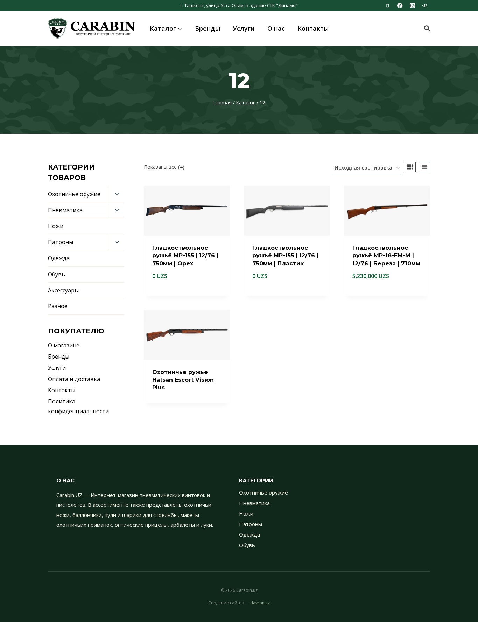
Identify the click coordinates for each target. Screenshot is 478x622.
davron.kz (260, 603)
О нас (276, 28)
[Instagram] (412, 5)
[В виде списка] (424, 167)
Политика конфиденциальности (78, 406)
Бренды (207, 28)
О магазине (63, 345)
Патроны (60, 242)
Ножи (55, 226)
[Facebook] (400, 5)
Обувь (56, 274)
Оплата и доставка (74, 379)
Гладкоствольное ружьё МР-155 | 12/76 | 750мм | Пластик (285, 255)
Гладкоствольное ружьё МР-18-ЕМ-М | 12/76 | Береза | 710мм (386, 255)
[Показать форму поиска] (423, 28)
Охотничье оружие (74, 194)
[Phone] (387, 5)
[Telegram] (424, 5)
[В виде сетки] (410, 167)
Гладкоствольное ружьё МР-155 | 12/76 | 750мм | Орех (185, 255)
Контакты (313, 28)
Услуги (244, 28)
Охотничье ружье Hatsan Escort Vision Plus (183, 380)
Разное (58, 306)
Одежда (59, 258)
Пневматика (65, 210)
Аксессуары (63, 290)
